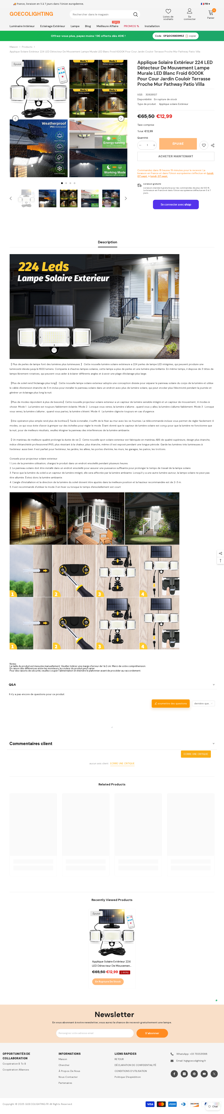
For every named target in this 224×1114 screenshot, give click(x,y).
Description (107, 242)
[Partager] (211, 145)
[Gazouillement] (214, 1073)
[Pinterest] (194, 1073)
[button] (15, 118)
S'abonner (152, 1033)
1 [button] (62, 183)
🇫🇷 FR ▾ (205, 3)
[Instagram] (184, 1073)
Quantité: (142, 137)
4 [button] (74, 183)
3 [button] (70, 183)
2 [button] (66, 183)
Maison (14, 46)
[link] (204, 145)
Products (27, 46)
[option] (38, 118)
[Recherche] (105, 14)
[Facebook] (174, 1073)
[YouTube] (204, 1073)
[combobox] (100, 14)
